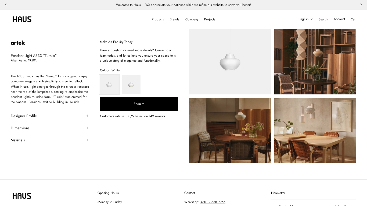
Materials (18, 140)
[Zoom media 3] (230, 130)
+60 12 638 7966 (212, 202)
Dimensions (20, 128)
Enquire (139, 103)
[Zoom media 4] (315, 130)
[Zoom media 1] (230, 61)
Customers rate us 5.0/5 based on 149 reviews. (133, 116)
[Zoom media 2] (315, 61)
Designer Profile (24, 116)
